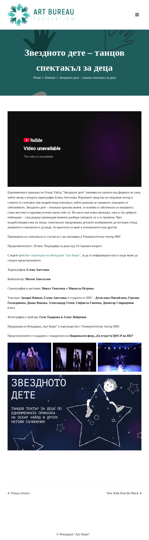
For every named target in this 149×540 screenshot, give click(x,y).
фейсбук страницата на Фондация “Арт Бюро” (50, 255)
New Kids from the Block (123, 493)
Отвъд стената (19, 493)
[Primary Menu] (137, 14)
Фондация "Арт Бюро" (75, 534)
